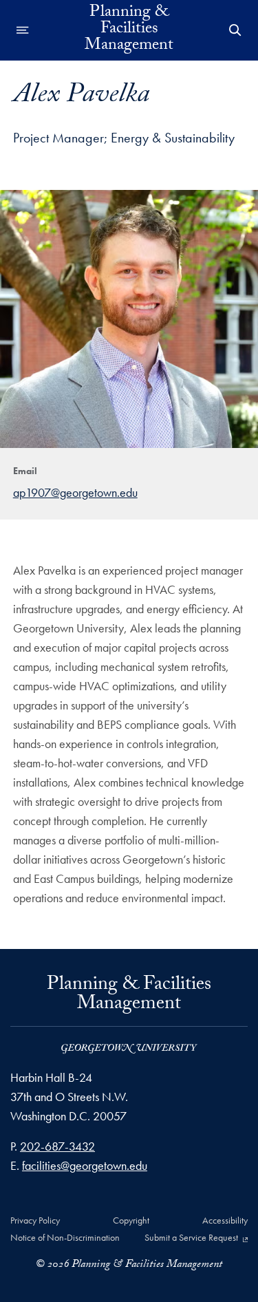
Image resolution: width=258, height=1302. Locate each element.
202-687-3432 (57, 1146)
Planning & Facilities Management (129, 30)
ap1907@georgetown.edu (75, 492)
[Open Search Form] (235, 30)
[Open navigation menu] (22, 30)
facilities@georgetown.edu (84, 1165)
